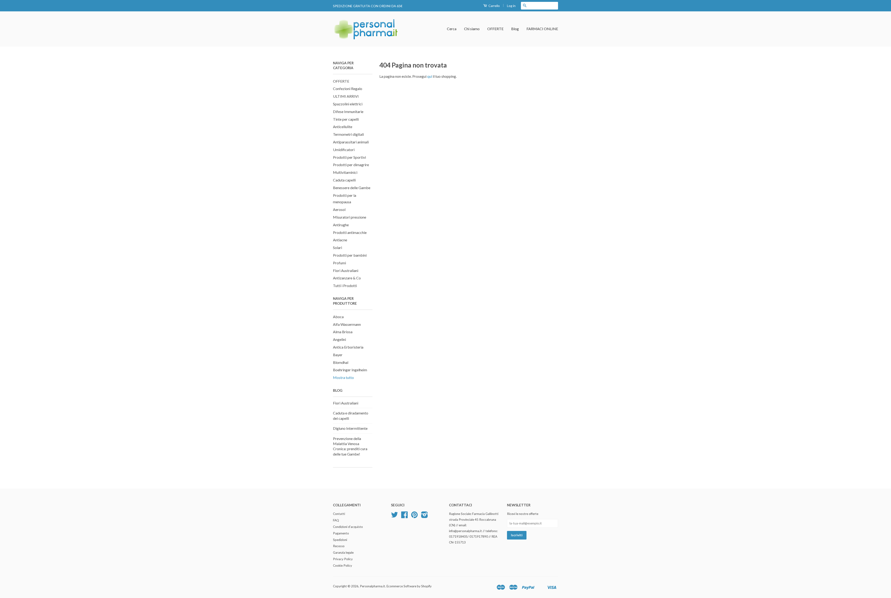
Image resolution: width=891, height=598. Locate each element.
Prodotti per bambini (350, 255)
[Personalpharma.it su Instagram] (424, 516)
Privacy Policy (343, 559)
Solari (337, 247)
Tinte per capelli (346, 119)
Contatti (339, 514)
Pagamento (341, 533)
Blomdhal (340, 362)
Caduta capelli (344, 180)
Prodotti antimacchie (350, 232)
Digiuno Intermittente (350, 428)
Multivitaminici (345, 172)
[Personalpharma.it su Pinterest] (414, 516)
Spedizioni (340, 540)
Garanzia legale (343, 552)
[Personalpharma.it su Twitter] (394, 516)
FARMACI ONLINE (542, 28)
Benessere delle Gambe (351, 187)
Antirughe (341, 225)
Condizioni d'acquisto (348, 527)
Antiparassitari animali (351, 142)
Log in (511, 6)
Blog (515, 28)
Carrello (494, 6)
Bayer (337, 354)
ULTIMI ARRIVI (346, 96)
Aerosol (339, 209)
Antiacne (340, 240)
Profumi (339, 263)
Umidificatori (344, 149)
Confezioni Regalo (347, 88)
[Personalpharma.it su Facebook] (404, 516)
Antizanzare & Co (347, 278)
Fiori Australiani (345, 270)
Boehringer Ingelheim (350, 370)
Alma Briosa (342, 332)
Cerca (451, 28)
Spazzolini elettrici (347, 104)
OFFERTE (495, 28)
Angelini (339, 339)
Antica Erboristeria (348, 347)
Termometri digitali (348, 134)
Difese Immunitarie (348, 111)
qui (429, 76)
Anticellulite (342, 126)
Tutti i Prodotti (345, 285)
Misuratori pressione (349, 217)
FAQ (336, 520)
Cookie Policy (342, 565)
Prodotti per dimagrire (351, 164)
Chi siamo (472, 28)
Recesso (339, 546)
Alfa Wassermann (347, 324)
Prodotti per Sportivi (349, 157)
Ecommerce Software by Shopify (409, 586)
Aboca (338, 316)
